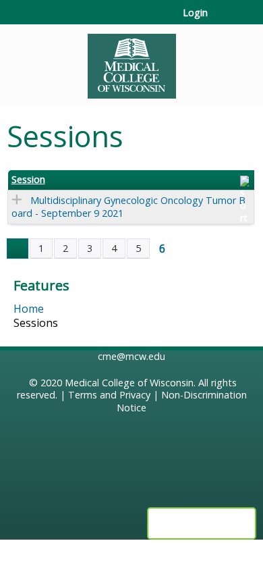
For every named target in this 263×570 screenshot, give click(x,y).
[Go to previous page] (17, 248)
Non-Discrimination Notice (182, 401)
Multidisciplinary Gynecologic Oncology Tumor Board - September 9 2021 (128, 206)
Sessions (35, 322)
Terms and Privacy (109, 394)
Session (28, 180)
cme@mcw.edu (131, 356)
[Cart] (223, 19)
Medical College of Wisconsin (129, 382)
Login (195, 13)
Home (28, 308)
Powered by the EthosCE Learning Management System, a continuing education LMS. (201, 523)
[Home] (131, 61)
